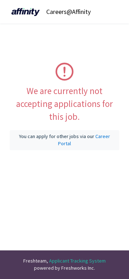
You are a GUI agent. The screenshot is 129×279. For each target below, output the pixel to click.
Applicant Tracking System (77, 261)
